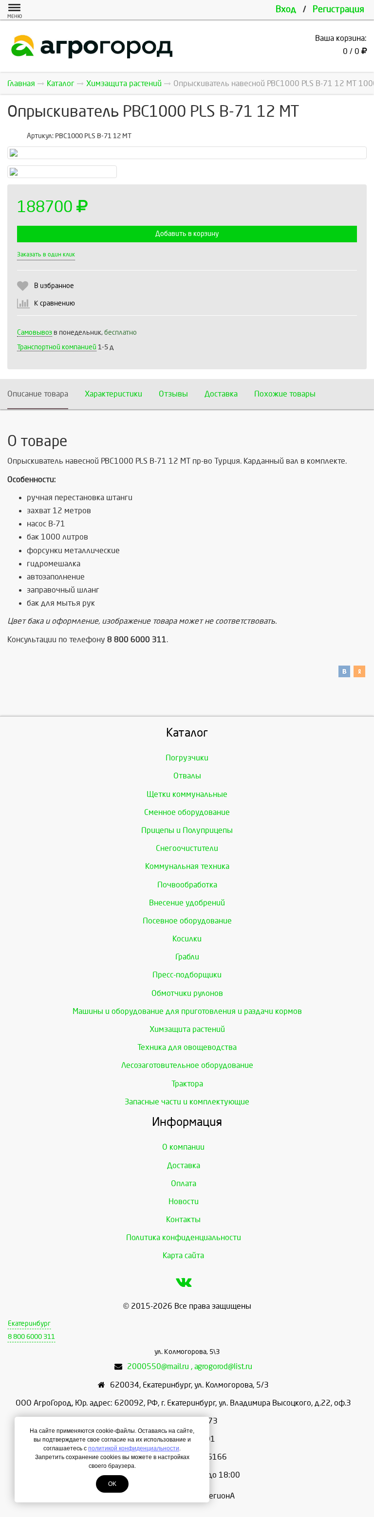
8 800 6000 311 (31, 1336)
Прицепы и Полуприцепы (187, 830)
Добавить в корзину (187, 233)
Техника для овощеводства (187, 1047)
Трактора (187, 1084)
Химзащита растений (187, 1029)
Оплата (183, 1183)
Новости (183, 1201)
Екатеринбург (29, 1323)
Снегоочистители (187, 848)
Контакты (183, 1219)
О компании (183, 1147)
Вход (286, 9)
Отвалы (187, 776)
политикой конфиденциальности (133, 1448)
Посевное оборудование (187, 921)
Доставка (221, 394)
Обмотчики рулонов (187, 993)
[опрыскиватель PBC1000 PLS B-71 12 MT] (187, 152)
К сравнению (54, 303)
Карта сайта (183, 1255)
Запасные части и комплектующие (187, 1102)
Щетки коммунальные (187, 794)
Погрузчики (187, 758)
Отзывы (173, 394)
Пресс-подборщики (187, 975)
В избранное (54, 285)
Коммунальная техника (187, 866)
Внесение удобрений (187, 903)
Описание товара (37, 394)
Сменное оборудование (187, 812)
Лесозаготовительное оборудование (187, 1065)
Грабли (187, 957)
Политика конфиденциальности (183, 1237)
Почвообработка (187, 885)
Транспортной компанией (56, 347)
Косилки (187, 939)
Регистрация (338, 9)
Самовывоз (34, 332)
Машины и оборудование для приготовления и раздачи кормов (187, 1011)
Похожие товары (285, 394)
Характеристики (113, 394)
